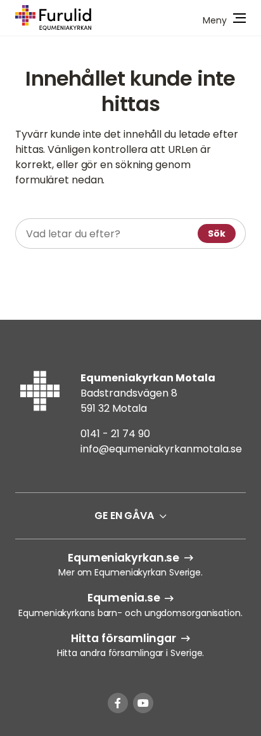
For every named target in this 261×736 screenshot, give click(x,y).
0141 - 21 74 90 (115, 433)
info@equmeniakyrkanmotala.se (161, 449)
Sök (217, 233)
